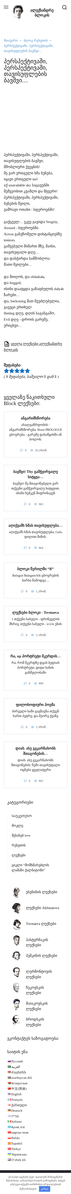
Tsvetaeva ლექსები (41, 924)
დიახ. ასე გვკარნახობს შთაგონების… (36, 751)
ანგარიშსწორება (35, 418)
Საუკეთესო (22, 816)
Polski (15, 1138)
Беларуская (19, 1083)
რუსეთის (19, 845)
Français (17, 1099)
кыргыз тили (19, 1132)
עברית (15, 1116)
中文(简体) (19, 1089)
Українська (19, 1154)
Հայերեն (18, 1072)
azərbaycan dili (21, 1078)
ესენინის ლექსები (41, 892)
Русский (17, 1061)
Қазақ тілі (18, 1127)
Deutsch (16, 1110)
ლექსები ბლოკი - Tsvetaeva (35, 612)
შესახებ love (21, 835)
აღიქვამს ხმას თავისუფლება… (35, 525)
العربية (15, 1067)
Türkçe (16, 1149)
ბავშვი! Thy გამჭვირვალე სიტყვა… (35, 474)
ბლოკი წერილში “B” (35, 569)
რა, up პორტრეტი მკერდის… (35, 656)
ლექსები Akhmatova (42, 908)
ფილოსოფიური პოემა (35, 705)
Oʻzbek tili (18, 1160)
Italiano (16, 1121)
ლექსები (19, 855)
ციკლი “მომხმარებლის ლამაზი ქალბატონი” (30, 867)
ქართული (19, 1105)
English (16, 1094)
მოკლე (17, 825)
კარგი (44, 1188)
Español (16, 1143)
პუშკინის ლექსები (41, 956)
